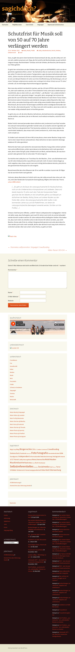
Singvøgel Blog (8, 530)
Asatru (6, 515)
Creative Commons (42, 449)
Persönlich (13, 381)
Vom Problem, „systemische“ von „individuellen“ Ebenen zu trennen (36, 569)
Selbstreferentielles (21, 466)
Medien (12, 372)
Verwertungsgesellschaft (33, 470)
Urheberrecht (12, 52)
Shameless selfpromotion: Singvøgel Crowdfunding (28, 247)
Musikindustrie (46, 50)
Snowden (36, 467)
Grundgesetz (14, 456)
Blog (17, 449)
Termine (12, 393)
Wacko (12, 396)
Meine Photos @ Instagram (18, 436)
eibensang (7, 518)
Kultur (24, 50)
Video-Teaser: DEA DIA (57, 250)
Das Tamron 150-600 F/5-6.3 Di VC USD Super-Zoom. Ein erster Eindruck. (61, 556)
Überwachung (55, 470)
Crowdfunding (53, 449)
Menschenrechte (38, 459)
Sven (20, 52)
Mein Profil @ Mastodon (17, 418)
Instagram (56, 456)
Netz (11, 378)
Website (10, 301)
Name (10, 292)
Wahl (47, 470)
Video (43, 470)
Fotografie (42, 453)
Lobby (40, 50)
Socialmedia (43, 466)
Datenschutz (15, 453)
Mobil (47, 459)
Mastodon (13, 503)
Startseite (5, 25)
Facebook (23, 453)
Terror (58, 467)
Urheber (58, 50)
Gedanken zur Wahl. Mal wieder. (37, 539)
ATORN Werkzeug (15, 482)
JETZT (12, 459)
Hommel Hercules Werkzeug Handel (20, 485)
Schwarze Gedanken (16, 387)
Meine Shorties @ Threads (17, 427)
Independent (24, 456)
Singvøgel (40, 25)
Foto (34, 453)
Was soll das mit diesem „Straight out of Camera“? (60, 578)
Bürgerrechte (26, 449)
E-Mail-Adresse (13, 296)
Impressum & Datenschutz (56, 25)
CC (36, 449)
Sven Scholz (29, 25)
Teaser (54, 467)
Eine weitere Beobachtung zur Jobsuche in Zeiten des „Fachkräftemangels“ (37, 522)
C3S (33, 449)
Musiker (53, 459)
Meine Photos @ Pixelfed (17, 433)
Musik (28, 50)
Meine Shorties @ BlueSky (17, 421)
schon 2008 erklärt (14, 182)
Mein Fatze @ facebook (17, 424)
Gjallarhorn (7, 521)
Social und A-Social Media (35, 550)
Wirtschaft (13, 399)
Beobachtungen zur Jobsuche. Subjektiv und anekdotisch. (61, 585)
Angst (12, 449)
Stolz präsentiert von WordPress (17, 648)
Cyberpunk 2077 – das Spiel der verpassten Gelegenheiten (60, 634)
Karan (5, 527)
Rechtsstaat (42, 463)
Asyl (15, 449)
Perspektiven (63, 610)
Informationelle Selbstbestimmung (41, 456)
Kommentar (12, 270)
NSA (34, 463)
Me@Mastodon (17, 25)
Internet (63, 456)
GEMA (61, 453)
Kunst (16, 459)
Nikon (31, 463)
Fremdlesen (13, 360)
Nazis (26, 462)
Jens (5, 524)
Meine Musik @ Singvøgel (17, 412)
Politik (33, 50)
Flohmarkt (28, 453)
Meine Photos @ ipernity (17, 430)
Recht (53, 50)
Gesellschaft (13, 366)
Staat (51, 467)
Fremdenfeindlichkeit (53, 453)
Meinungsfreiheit (27, 459)
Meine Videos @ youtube (17, 415)
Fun (11, 363)
